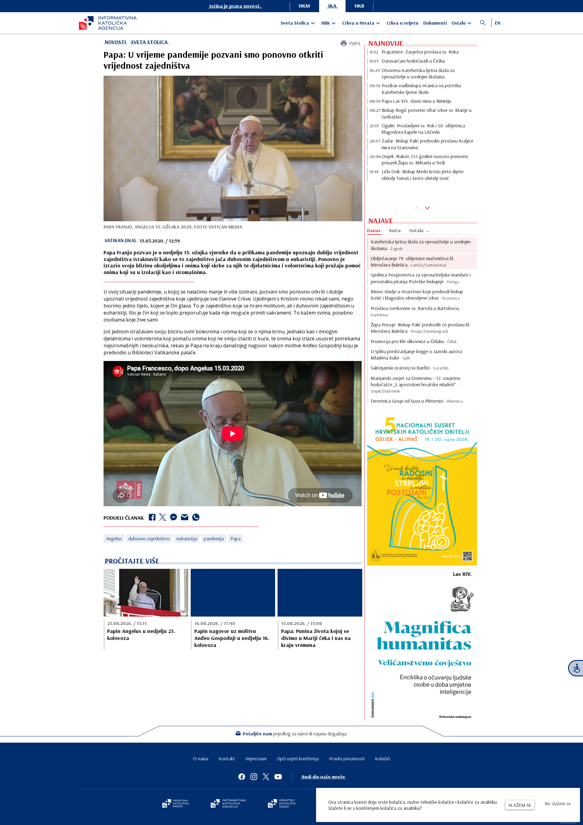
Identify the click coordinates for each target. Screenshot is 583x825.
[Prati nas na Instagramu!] (253, 776)
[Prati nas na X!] (266, 776)
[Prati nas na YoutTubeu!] (278, 776)
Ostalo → (419, 230)
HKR (359, 5)
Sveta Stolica (295, 23)
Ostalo (459, 23)
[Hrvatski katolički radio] (282, 804)
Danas (373, 230)
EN (497, 23)
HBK (325, 23)
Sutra (395, 230)
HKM (304, 5)
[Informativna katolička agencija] (228, 804)
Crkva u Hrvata (358, 23)
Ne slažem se (558, 803)
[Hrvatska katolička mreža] (175, 804)
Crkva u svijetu (402, 23)
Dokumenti (435, 23)
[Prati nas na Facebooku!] (241, 776)
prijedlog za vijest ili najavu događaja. (295, 733)
